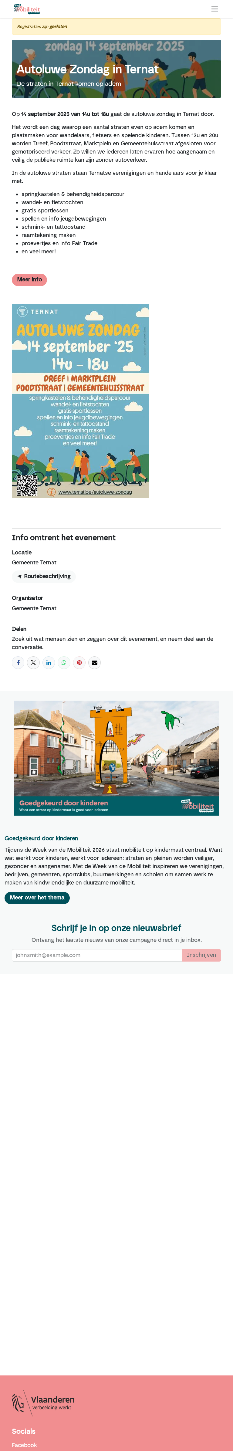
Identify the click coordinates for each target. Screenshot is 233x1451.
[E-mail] (94, 662)
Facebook (24, 1445)
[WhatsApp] (64, 662)
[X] (33, 662)
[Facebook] (18, 662)
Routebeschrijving (46, 576)
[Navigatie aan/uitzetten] (214, 8)
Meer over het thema (37, 898)
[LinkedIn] (48, 662)
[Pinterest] (79, 662)
